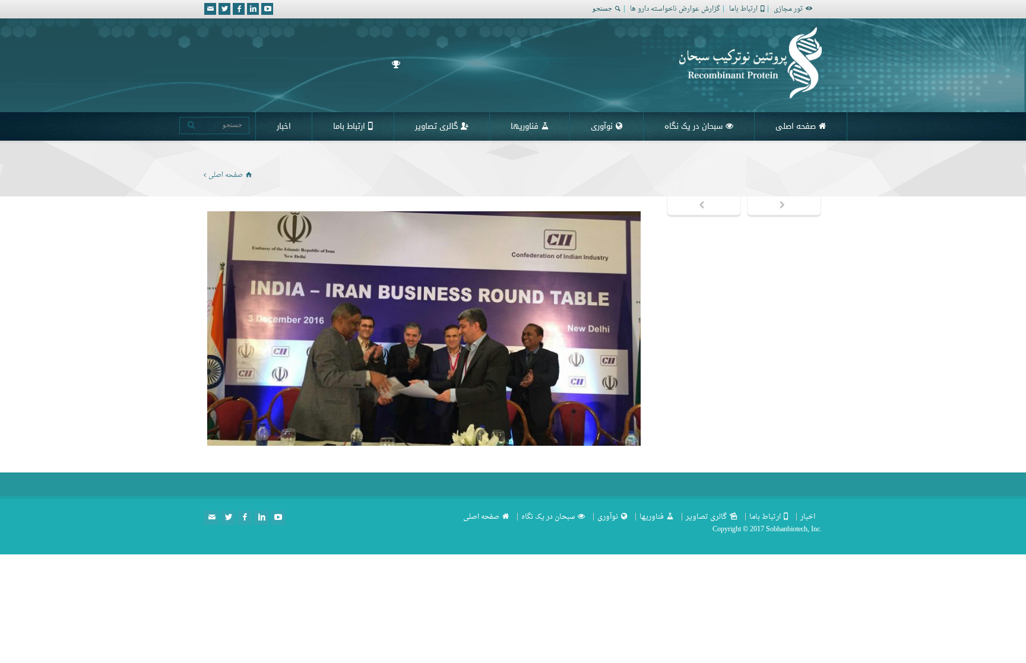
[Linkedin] (253, 9)
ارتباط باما (743, 9)
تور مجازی (788, 9)
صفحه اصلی (795, 126)
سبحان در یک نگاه (693, 126)
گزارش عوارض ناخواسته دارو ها (675, 9)
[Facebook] (239, 9)
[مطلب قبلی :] (704, 206)
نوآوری (602, 126)
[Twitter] (224, 9)
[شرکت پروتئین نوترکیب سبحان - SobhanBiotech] (750, 95)
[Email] (210, 9)
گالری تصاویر (436, 126)
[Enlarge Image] (415, 211)
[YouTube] (267, 9)
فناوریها (525, 126)
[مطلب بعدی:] (784, 206)
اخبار (284, 126)
